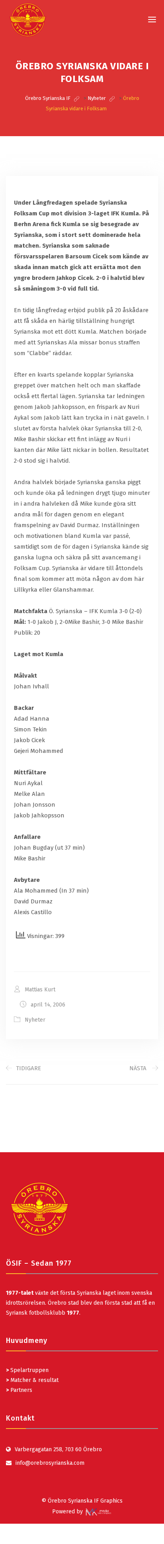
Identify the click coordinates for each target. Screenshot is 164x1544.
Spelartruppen (29, 1370)
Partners (19, 1390)
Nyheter (35, 1019)
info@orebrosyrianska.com (50, 1463)
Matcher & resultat (32, 1380)
